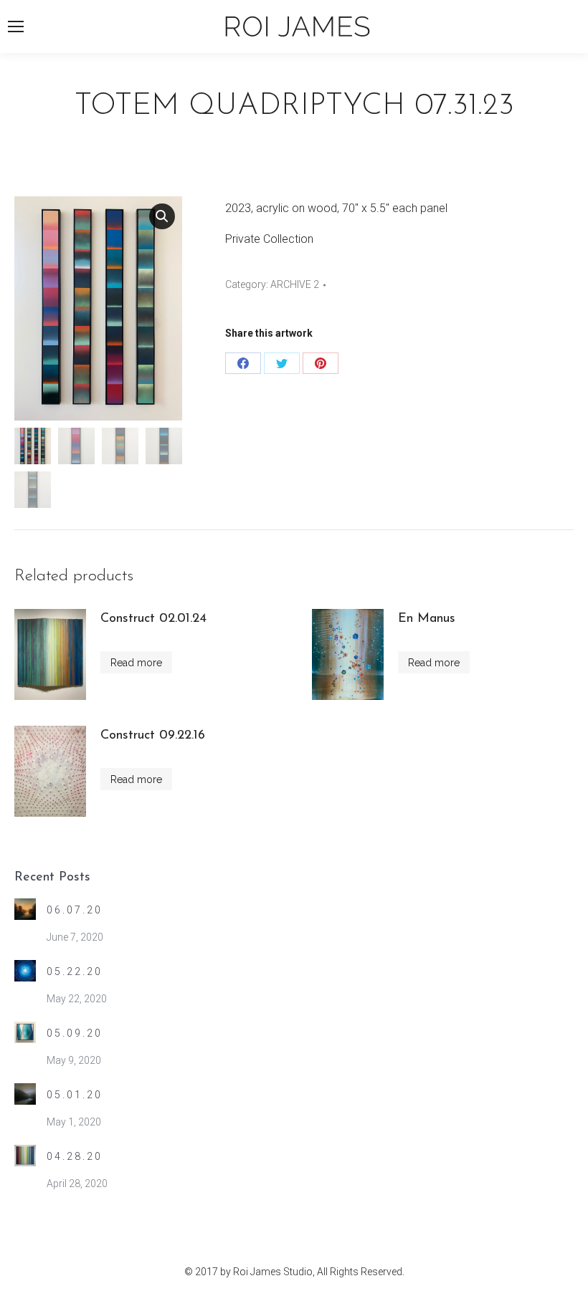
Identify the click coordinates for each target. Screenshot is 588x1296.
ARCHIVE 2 (294, 284)
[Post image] (25, 909)
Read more (136, 662)
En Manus (426, 619)
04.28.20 (75, 1156)
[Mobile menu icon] (15, 26)
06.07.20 (75, 910)
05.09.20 (75, 1033)
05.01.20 (75, 1094)
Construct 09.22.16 (152, 735)
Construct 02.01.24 (153, 619)
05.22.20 (75, 971)
